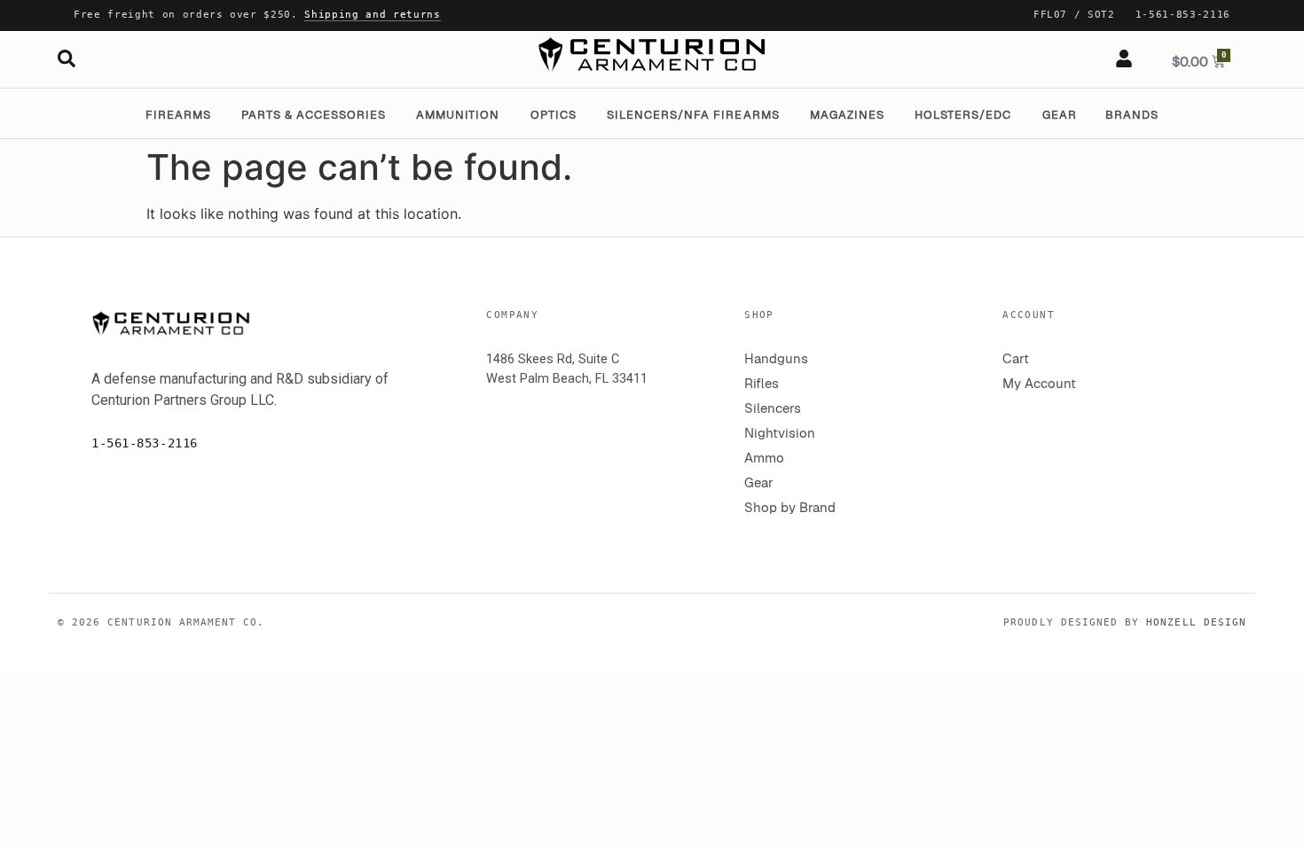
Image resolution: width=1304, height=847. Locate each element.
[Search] (66, 58)
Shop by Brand (790, 507)
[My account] (1124, 58)
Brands (1132, 114)
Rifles (761, 383)
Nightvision (779, 432)
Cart (1015, 358)
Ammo (764, 457)
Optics (553, 114)
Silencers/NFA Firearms (693, 114)
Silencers (772, 408)
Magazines (847, 114)
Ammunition (457, 114)
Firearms (178, 114)
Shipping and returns (372, 14)
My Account (1039, 383)
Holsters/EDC (963, 114)
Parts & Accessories (313, 114)
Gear (1059, 114)
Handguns (776, 358)
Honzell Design (1196, 622)
